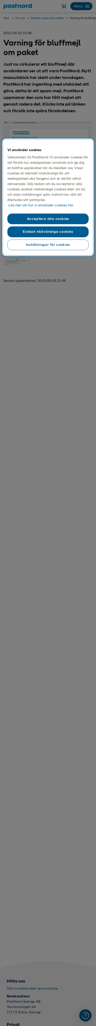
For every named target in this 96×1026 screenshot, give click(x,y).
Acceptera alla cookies (48, 219)
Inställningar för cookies (48, 245)
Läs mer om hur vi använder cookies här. (41, 205)
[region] (48, 197)
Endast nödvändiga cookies (48, 232)
